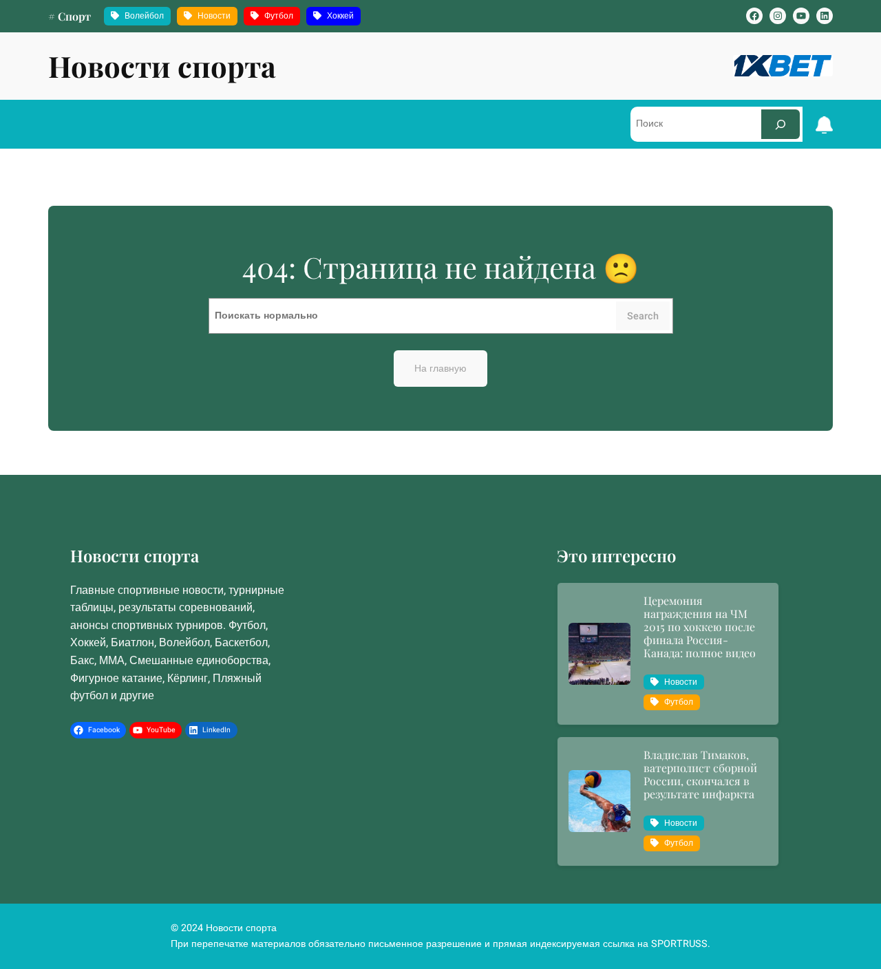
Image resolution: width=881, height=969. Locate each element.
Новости (214, 16)
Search (643, 316)
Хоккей (340, 16)
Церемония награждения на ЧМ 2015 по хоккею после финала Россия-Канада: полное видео (700, 627)
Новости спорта (162, 66)
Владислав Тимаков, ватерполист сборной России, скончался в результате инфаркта (700, 774)
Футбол (278, 16)
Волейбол (144, 16)
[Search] (780, 124)
